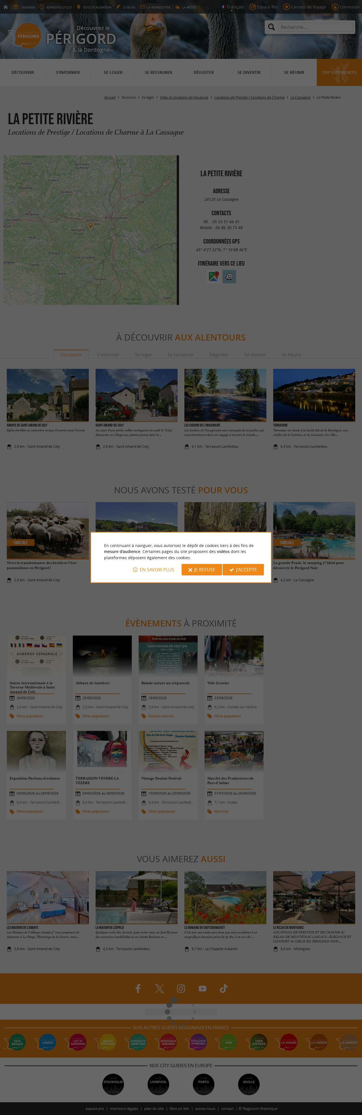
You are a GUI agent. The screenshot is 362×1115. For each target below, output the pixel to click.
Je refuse (204, 570)
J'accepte (246, 570)
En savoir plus (157, 570)
